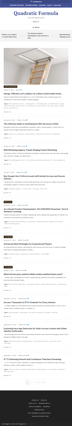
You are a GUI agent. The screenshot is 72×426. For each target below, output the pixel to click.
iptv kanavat (46, 312)
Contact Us (35, 400)
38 (38, 382)
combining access (30, 103)
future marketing (30, 160)
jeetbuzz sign (24, 254)
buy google (11, 188)
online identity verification (40, 341)
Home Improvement (10, 86)
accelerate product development (17, 221)
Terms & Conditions (35, 406)
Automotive (8, 202)
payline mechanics (35, 254)
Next (43, 382)
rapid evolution (47, 160)
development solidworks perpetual (38, 221)
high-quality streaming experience (37, 369)
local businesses (30, 134)
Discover (6, 112)
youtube (43, 5)
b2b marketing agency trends (16, 160)
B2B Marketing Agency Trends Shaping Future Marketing (30, 150)
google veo (19, 188)
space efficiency (13, 108)
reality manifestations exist (48, 284)
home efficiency (30, 105)
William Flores (21, 120)
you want (58, 5)
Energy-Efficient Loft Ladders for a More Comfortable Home (32, 93)
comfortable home (53, 103)
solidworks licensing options (12, 223)
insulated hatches (41, 105)
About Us (44, 400)
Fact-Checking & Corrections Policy (39, 413)
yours (50, 5)
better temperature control (16, 103)
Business (10, 134)
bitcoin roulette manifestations (17, 284)
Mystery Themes (31, 424)
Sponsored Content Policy (40, 416)
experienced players (14, 254)
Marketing (39, 160)
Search (35, 21)
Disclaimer (46, 406)
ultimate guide (56, 134)
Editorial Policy (39, 410)
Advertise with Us (44, 403)
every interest (24, 312)
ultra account (43, 188)
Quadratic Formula (36, 13)
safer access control (55, 341)
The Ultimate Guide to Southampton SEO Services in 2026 (36, 36)
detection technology (14, 341)
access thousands (13, 312)
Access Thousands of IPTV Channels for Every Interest (29, 302)
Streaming (54, 312)
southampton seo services (43, 134)
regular (56, 105)
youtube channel (31, 5)
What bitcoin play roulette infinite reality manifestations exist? (33, 274)
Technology (35, 188)
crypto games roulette (33, 284)
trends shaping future (59, 160)
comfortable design (41, 103)
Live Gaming (8, 237)
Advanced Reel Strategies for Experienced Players (28, 244)
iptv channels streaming (35, 312)
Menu (37, 27)
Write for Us (33, 403)
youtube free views (17, 5)
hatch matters (20, 105)
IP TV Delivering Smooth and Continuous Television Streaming (32, 359)
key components (19, 134)
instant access (27, 188)
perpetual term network (56, 221)
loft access (50, 105)
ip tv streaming (52, 369)
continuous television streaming (17, 369)
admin (18, 90)
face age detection (27, 341)
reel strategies (45, 254)
